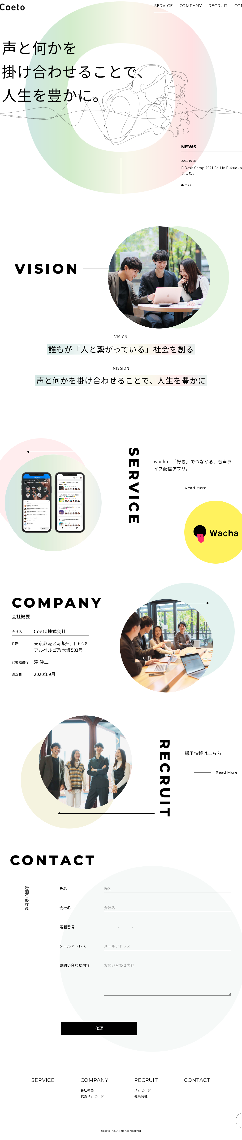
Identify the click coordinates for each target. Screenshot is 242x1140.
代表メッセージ (92, 1096)
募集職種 (140, 1096)
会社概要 (87, 1090)
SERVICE (163, 5)
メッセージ (142, 1090)
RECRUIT (218, 5)
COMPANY (191, 5)
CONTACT (197, 1080)
